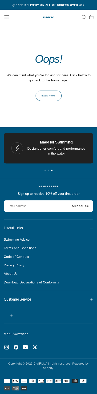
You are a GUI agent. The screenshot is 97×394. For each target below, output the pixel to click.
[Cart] (91, 17)
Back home (48, 95)
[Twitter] (35, 347)
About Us (10, 273)
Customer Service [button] (17, 299)
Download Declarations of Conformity (31, 282)
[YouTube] (25, 347)
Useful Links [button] (13, 228)
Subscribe (80, 206)
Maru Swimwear (16, 334)
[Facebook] (16, 347)
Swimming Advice (17, 239)
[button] (6, 17)
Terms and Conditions (20, 248)
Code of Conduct (16, 257)
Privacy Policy (14, 265)
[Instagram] (6, 347)
